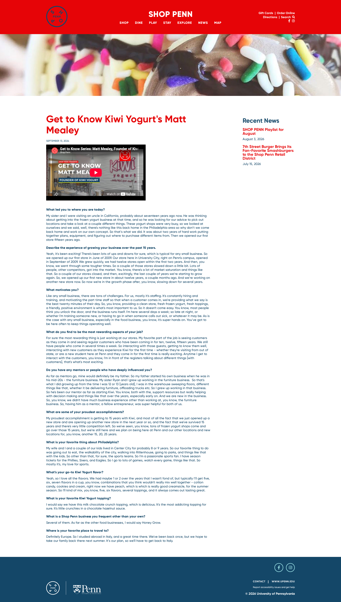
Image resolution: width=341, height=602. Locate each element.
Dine (139, 23)
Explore (184, 23)
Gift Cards (266, 13)
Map (217, 23)
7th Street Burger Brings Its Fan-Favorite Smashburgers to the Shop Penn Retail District (268, 152)
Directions (270, 17)
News (203, 23)
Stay (167, 23)
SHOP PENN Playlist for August (263, 131)
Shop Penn (170, 14)
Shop (124, 23)
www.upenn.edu (283, 581)
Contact (259, 581)
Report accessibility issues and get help (274, 587)
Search (286, 17)
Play (153, 23)
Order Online (286, 13)
